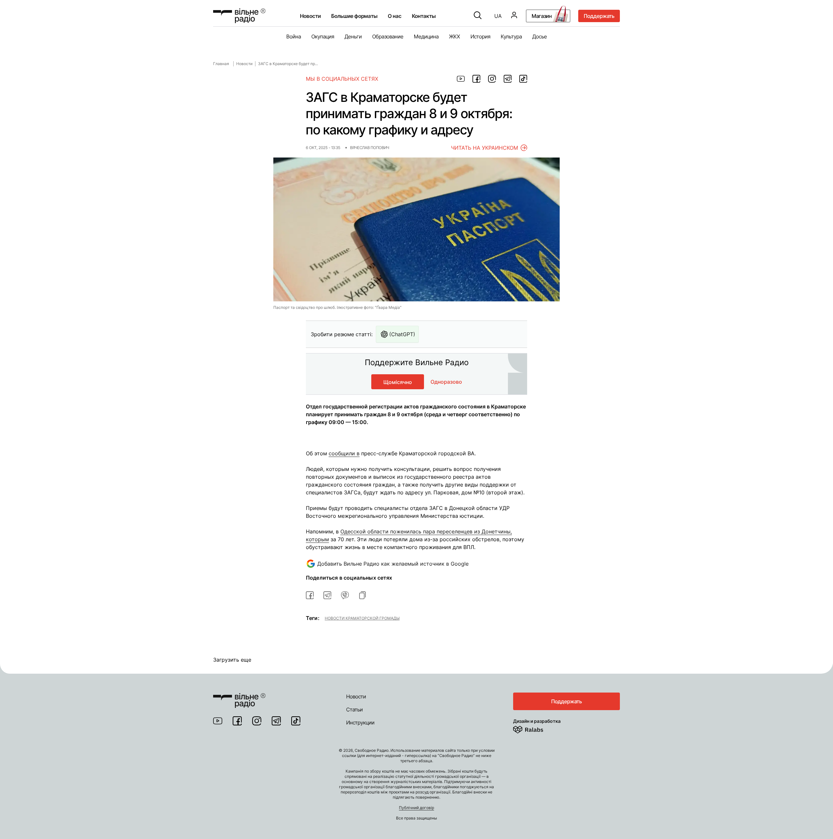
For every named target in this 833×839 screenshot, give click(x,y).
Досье (539, 36)
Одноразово (446, 381)
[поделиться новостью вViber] (345, 595)
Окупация (322, 36)
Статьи (354, 709)
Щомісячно (397, 382)
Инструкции (360, 722)
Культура (511, 36)
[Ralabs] (536, 728)
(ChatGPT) (402, 334)
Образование (387, 36)
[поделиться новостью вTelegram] (327, 595)
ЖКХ (454, 36)
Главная (221, 63)
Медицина (426, 36)
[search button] (477, 16)
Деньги (353, 36)
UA (498, 16)
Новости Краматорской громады (362, 618)
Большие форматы (354, 16)
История (480, 36)
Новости (310, 16)
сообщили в (344, 453)
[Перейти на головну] (239, 696)
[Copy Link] (362, 595)
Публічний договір (416, 807)
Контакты (424, 16)
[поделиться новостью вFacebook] (310, 595)
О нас (395, 16)
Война (293, 36)
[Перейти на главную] (239, 16)
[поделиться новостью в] (461, 79)
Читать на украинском (484, 147)
